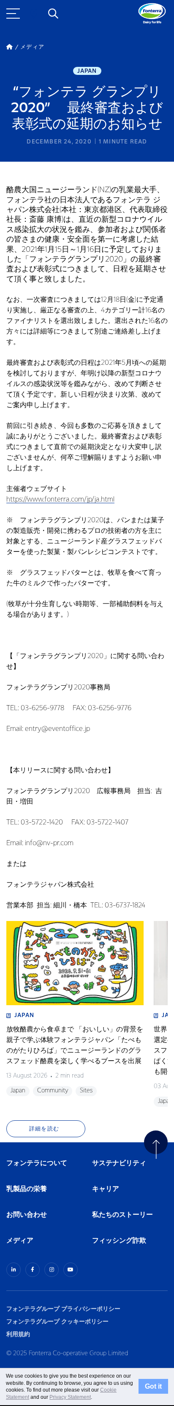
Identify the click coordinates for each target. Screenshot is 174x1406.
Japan (87, 71)
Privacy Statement (70, 1397)
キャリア (106, 1189)
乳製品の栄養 (26, 1189)
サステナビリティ (119, 1163)
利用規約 (18, 1334)
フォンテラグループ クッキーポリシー (57, 1321)
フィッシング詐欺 (119, 1240)
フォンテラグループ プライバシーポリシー (63, 1309)
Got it (153, 1386)
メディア (19, 1240)
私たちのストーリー (122, 1215)
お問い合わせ (26, 1215)
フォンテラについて (36, 1163)
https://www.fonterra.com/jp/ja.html (60, 499)
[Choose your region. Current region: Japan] (34, 13)
